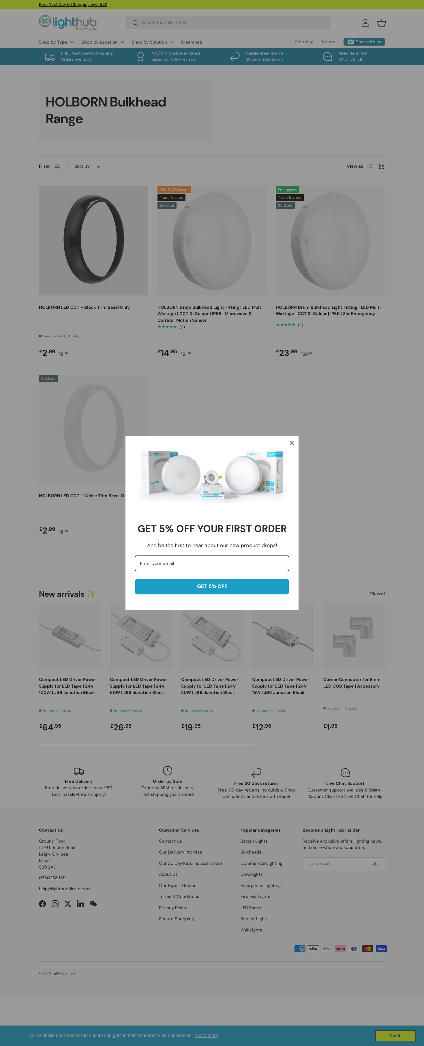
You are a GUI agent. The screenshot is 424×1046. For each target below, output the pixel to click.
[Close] (292, 443)
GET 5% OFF (212, 586)
